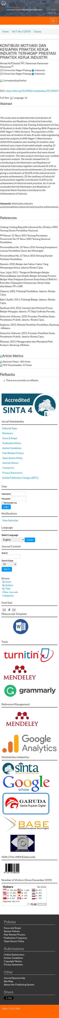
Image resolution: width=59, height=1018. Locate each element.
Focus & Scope (9, 438)
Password (6, 499)
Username (6, 494)
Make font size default (9, 609)
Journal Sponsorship (14, 978)
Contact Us (8, 467)
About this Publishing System (19, 984)
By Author (7, 585)
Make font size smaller (4, 609)
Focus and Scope (12, 928)
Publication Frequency (15, 937)
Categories (8, 595)
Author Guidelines (11, 448)
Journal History (10, 462)
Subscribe (13, 520)
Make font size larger (13, 609)
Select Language (10, 535)
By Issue (6, 581)
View (5, 520)
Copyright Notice (13, 961)
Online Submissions (14, 954)
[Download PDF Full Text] (11, 97)
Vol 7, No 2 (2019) (21, 31)
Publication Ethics (11, 443)
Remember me (10, 503)
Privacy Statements (12, 472)
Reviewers (7, 433)
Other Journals (10, 592)
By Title (6, 588)
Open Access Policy (12, 458)
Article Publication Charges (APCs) (20, 477)
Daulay (37, 31)
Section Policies (12, 931)
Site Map (8, 981)
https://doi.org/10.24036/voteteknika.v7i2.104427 (32, 90)
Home (5, 31)
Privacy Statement (13, 964)
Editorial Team (9, 428)
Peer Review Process (13, 453)
